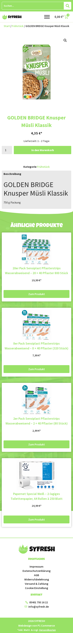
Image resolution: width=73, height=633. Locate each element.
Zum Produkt (36, 294)
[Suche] (67, 6)
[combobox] (33, 6)
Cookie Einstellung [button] (36, 588)
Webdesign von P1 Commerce (36, 625)
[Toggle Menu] (47, 16)
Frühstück (18, 26)
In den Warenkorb (42, 150)
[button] (65, 40)
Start (7, 26)
